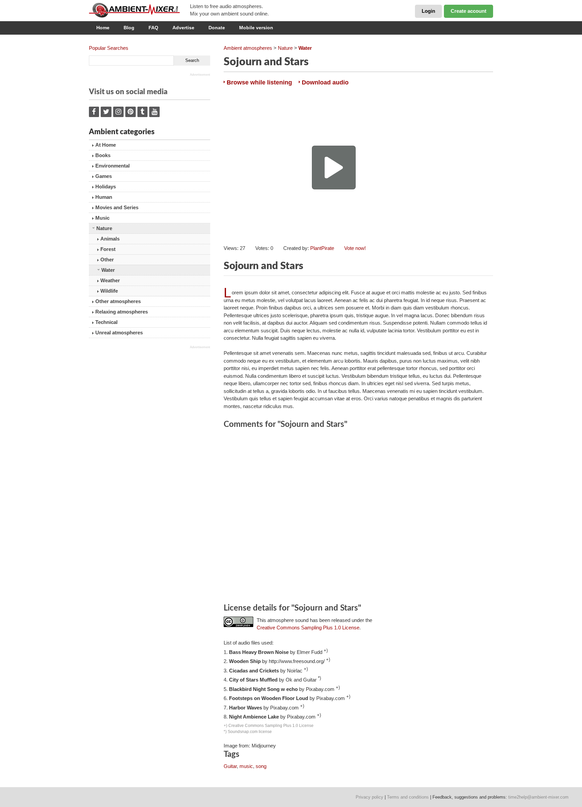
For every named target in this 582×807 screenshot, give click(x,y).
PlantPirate (322, 248)
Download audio (325, 82)
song (261, 766)
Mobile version (256, 27)
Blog (129, 27)
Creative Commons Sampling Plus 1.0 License (308, 627)
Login (428, 11)
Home (102, 27)
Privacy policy (369, 797)
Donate (216, 27)
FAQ (153, 27)
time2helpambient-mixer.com (538, 797)
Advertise (183, 27)
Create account (468, 11)
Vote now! (355, 248)
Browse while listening (259, 82)
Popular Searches (108, 48)
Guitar (230, 766)
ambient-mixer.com (139, 10)
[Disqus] (358, 517)
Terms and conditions (408, 797)
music (246, 766)
